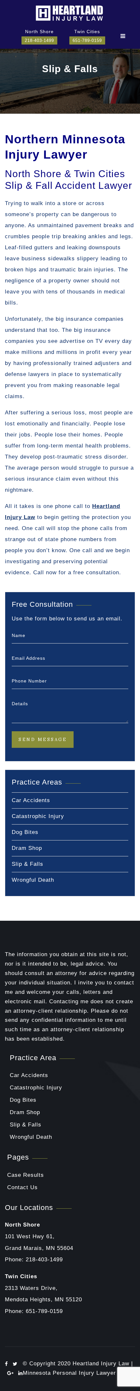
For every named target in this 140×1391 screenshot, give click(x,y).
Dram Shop (27, 848)
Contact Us (22, 1187)
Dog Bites (25, 832)
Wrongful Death (33, 880)
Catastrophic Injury (38, 816)
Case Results (25, 1175)
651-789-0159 (87, 40)
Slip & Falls (27, 864)
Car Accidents (31, 800)
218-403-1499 (39, 40)
